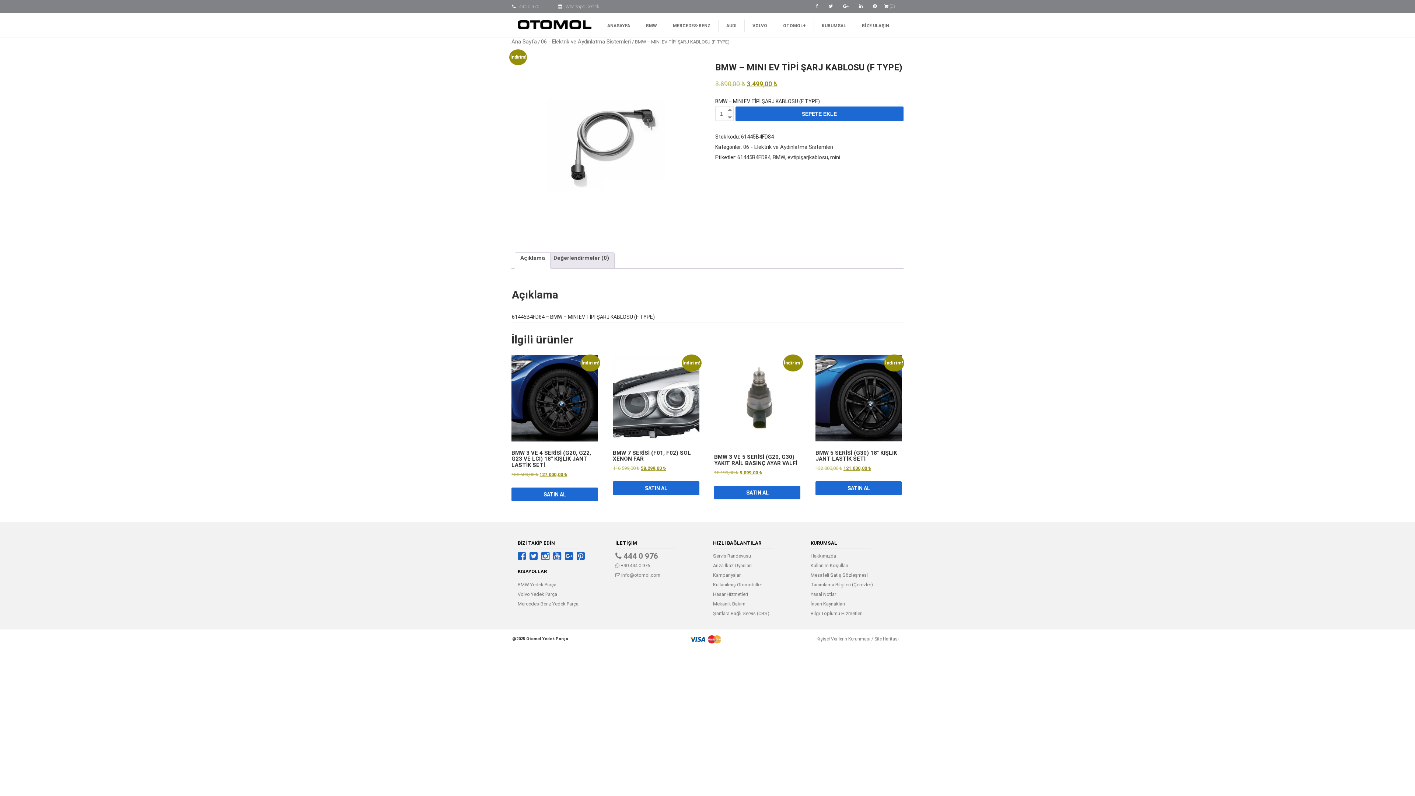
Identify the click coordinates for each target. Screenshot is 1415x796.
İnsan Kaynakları (828, 604)
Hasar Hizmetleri (730, 594)
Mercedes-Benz (691, 25)
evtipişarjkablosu (807, 157)
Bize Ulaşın (875, 25)
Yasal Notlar (823, 594)
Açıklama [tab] (532, 258)
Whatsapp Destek (582, 6)
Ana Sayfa (524, 41)
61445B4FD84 (754, 157)
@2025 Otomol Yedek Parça (540, 638)
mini (835, 157)
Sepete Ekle (819, 114)
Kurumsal (834, 25)
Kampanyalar (727, 575)
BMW (651, 25)
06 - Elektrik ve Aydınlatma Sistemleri (586, 41)
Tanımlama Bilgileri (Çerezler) (842, 584)
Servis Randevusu (732, 556)
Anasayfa (618, 25)
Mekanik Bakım (729, 604)
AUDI (731, 25)
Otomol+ (794, 25)
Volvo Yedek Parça (537, 594)
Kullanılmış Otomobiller (737, 584)
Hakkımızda (823, 556)
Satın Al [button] (555, 495)
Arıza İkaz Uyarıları (732, 565)
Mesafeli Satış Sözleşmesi (839, 575)
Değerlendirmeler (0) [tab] (581, 258)
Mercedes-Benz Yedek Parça (548, 604)
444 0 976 (529, 6)
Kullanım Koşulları (829, 565)
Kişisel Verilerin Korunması (843, 639)
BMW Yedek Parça (537, 584)
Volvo (759, 25)
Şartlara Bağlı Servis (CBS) (741, 613)
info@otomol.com (640, 575)
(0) (891, 6)
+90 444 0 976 (634, 565)
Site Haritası (886, 639)
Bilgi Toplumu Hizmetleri (837, 613)
